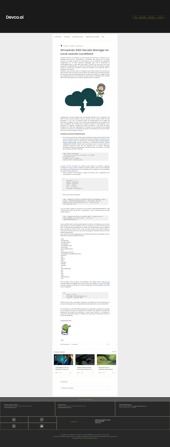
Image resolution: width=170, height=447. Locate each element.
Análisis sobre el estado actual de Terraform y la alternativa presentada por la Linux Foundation (84, 368)
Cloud (62, 340)
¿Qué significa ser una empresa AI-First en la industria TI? (62, 368)
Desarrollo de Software (78, 36)
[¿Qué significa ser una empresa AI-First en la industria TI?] (63, 359)
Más (103, 36)
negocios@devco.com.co (10, 407)
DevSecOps (67, 36)
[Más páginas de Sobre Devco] (155, 17)
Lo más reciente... (58, 36)
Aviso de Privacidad (99, 421)
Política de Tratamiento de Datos (103, 420)
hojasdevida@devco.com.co (65, 407)
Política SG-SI (98, 422)
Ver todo (114, 351)
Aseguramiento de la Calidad (92, 36)
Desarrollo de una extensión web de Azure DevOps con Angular (106, 368)
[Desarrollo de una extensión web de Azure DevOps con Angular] (106, 359)
